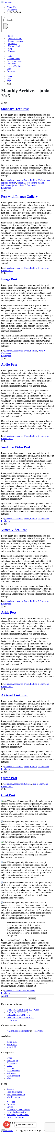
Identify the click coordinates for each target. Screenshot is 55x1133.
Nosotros (11, 1102)
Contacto (12, 51)
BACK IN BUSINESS (17, 1012)
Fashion (33, 180)
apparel (4, 183)
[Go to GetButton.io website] (6, 1130)
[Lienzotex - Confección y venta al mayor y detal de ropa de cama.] (6, 2)
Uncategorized (13, 1076)
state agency (12, 1073)
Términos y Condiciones (18, 1114)
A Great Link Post (14, 695)
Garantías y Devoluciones (18, 1109)
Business (27, 784)
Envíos (10, 1107)
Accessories (17, 180)
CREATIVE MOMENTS (18, 1015)
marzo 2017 (12, 1042)
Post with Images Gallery (19, 196)
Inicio (10, 36)
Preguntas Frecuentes (16, 1112)
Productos (12, 43)
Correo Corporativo (15, 1117)
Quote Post (9, 778)
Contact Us (12, 9)
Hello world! (12, 1020)
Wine (40, 350)
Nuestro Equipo (15, 46)
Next (6, 996)
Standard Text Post (15, 109)
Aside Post (8, 612)
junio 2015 (11, 1047)
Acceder (10, 1089)
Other (9, 1058)
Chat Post (8, 795)
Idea (34, 784)
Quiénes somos (15, 38)
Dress (26, 180)
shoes (21, 185)
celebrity (12, 183)
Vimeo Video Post (14, 530)
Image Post (9, 279)
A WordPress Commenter (18, 1031)
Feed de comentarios (16, 1094)
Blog (10, 48)
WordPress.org (13, 1097)
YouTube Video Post (15, 447)
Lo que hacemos (15, 41)
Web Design (12, 1060)
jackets (15, 185)
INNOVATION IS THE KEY (20, 1017)
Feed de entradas (14, 1092)
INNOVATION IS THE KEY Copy (23, 1010)
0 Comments (30, 185)
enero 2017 (12, 1044)
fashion (41, 183)
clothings (21, 183)
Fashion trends (44, 180)
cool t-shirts (32, 183)
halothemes (6, 185)
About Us (11, 7)
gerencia (8, 180)
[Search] (5, 26)
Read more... (7, 188)
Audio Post (9, 364)
